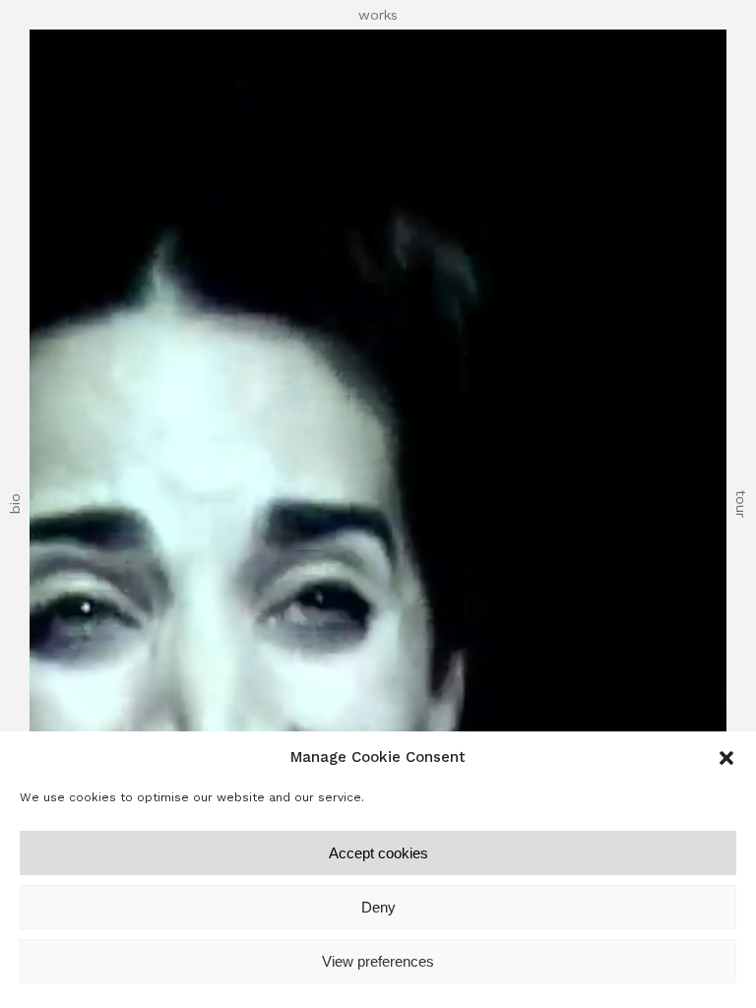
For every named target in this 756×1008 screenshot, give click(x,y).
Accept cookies (378, 853)
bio (15, 504)
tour (741, 504)
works (378, 15)
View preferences (378, 961)
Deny (378, 907)
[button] (726, 758)
